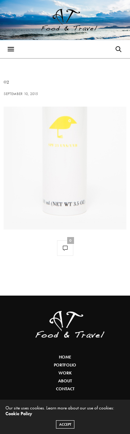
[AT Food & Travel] (65, 19)
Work (65, 373)
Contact (65, 389)
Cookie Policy (18, 414)
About (65, 381)
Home (65, 357)
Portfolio (65, 365)
